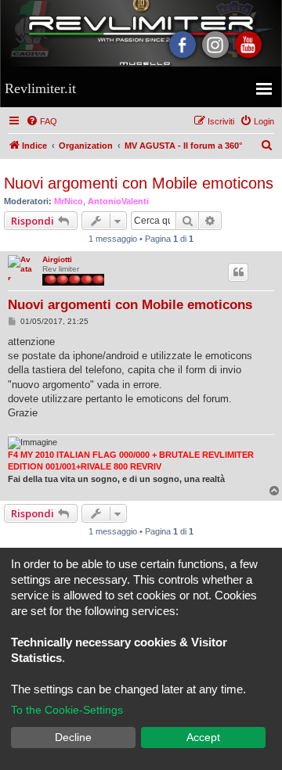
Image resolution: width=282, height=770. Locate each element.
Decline (73, 737)
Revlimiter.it (40, 88)
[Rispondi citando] (238, 272)
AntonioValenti (118, 201)
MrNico (68, 201)
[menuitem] (41, 121)
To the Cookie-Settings (67, 709)
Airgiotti (57, 259)
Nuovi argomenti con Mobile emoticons (138, 183)
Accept (203, 737)
